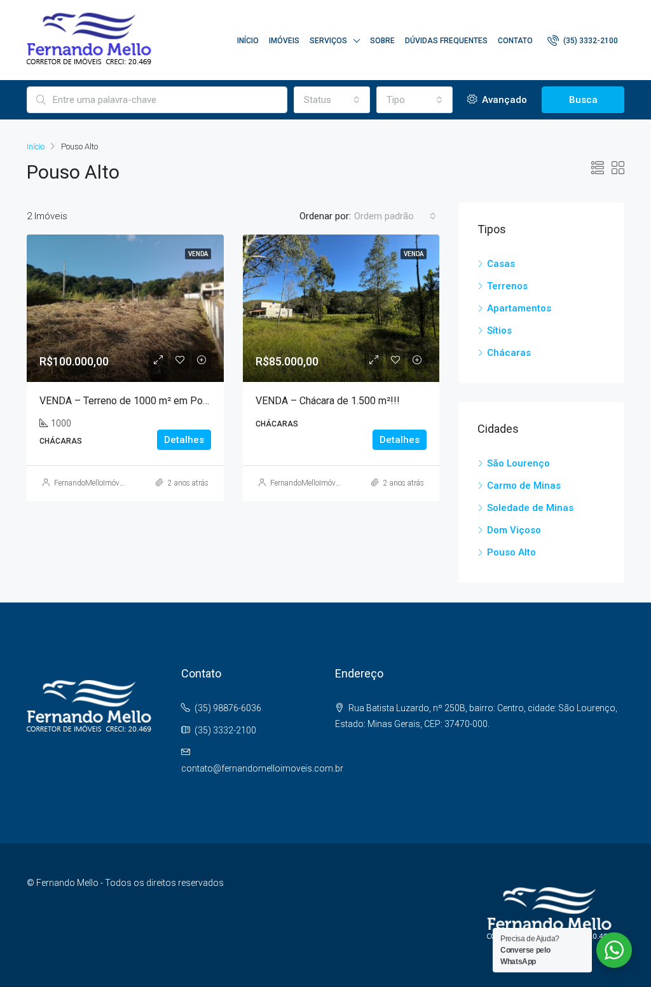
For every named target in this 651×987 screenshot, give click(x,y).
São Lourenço (518, 463)
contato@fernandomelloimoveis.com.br (262, 768)
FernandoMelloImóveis (91, 483)
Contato (515, 40)
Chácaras (509, 352)
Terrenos (507, 286)
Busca (583, 100)
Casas (501, 263)
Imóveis (284, 40)
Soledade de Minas (530, 508)
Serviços (328, 40)
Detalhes (184, 440)
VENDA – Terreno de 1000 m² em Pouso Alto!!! (144, 401)
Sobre (382, 40)
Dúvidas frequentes (446, 40)
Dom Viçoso (514, 530)
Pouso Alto (511, 552)
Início (248, 40)
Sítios (499, 330)
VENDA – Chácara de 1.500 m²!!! (328, 401)
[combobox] (332, 99)
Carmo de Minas (524, 485)
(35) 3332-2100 (589, 40)
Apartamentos (519, 308)
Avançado (503, 100)
